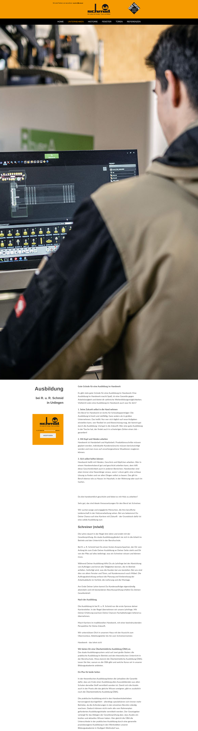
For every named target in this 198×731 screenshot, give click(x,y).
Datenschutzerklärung (49, 430)
